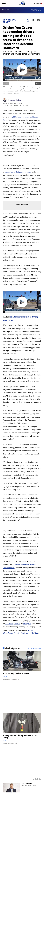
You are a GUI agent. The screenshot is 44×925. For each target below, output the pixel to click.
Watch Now (37, 3)
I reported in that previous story (18, 171)
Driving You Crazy (9, 21)
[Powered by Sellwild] (38, 779)
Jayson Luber (15, 100)
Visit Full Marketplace (34, 648)
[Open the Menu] (4, 3)
